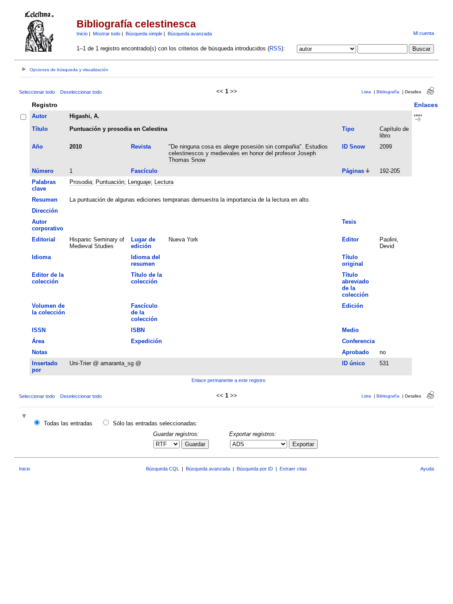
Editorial (43, 239)
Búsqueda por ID (255, 468)
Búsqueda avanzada (190, 33)
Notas (39, 352)
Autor (39, 116)
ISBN (138, 330)
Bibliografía (387, 91)
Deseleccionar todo (81, 92)
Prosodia (80, 182)
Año (37, 146)
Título (40, 129)
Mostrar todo (106, 33)
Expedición (146, 341)
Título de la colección (146, 278)
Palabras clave (44, 185)
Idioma (41, 257)
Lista (366, 91)
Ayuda (427, 468)
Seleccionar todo (37, 92)
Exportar (303, 444)
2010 (75, 146)
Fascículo (144, 171)
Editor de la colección (48, 278)
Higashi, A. (84, 116)
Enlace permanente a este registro (228, 380)
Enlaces (426, 104)
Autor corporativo (47, 225)
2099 (386, 146)
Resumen (45, 199)
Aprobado (355, 352)
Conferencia (358, 341)
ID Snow (353, 146)
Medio (350, 330)
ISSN (39, 330)
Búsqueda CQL (162, 468)
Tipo (348, 129)
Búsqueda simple (144, 33)
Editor (350, 239)
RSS (275, 48)
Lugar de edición (143, 242)
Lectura (163, 182)
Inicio (82, 33)
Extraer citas (293, 468)
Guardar (195, 444)
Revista (141, 146)
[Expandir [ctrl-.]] (25, 416)
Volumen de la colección (48, 309)
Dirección (45, 210)
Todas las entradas (68, 423)
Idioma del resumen (145, 260)
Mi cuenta (423, 33)
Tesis (349, 221)
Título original (352, 260)
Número (43, 171)
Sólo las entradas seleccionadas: (155, 423)
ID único (353, 363)
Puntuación (110, 182)
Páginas (353, 171)
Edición (352, 305)
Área (38, 341)
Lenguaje (139, 182)
